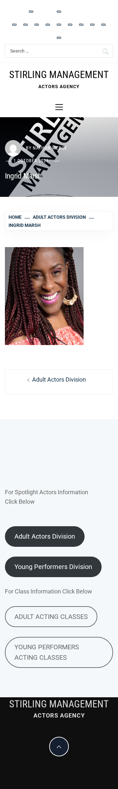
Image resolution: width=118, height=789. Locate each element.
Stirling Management (59, 74)
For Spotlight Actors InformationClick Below (46, 497)
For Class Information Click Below (48, 591)
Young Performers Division (53, 567)
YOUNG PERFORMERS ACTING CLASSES (46, 652)
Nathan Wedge (50, 147)
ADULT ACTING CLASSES (51, 617)
